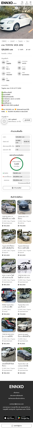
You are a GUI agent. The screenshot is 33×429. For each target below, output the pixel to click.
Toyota (20, 41)
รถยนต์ (12, 41)
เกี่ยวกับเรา (16, 393)
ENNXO (4, 41)
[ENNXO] (7, 3)
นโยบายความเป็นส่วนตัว (16, 395)
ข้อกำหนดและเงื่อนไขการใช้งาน (16, 398)
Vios (27, 41)
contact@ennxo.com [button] (16, 404)
